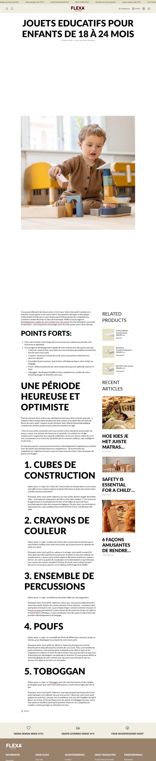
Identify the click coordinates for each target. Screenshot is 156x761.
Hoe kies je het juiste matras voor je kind (118, 441)
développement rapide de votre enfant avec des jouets (45, 322)
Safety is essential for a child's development (118, 484)
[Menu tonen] (7, 9)
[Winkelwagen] (149, 9)
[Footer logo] (14, 746)
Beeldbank (128, 759)
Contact (68, 759)
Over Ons (39, 759)
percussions (36, 610)
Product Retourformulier (104, 759)
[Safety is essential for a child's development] (118, 464)
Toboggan (53, 682)
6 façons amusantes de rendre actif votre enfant (116, 545)
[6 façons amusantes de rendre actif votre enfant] (118, 516)
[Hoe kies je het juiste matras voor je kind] (118, 412)
